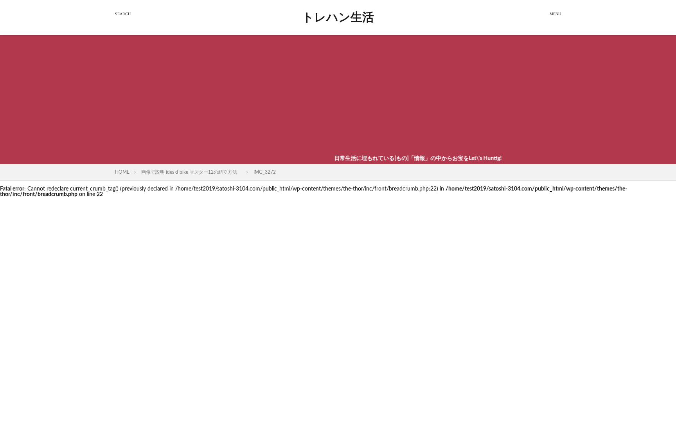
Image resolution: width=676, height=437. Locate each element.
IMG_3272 (265, 172)
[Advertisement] (338, 94)
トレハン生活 (338, 17)
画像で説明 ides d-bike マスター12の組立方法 (191, 172)
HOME (122, 172)
